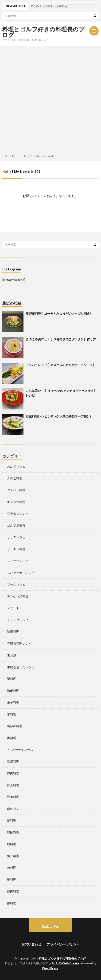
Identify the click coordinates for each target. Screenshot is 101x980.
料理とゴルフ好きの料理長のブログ (43, 31)
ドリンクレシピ (17, 620)
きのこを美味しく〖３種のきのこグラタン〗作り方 (61, 339)
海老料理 (13, 691)
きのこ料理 (14, 478)
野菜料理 (13, 797)
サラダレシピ (16, 537)
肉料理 (11, 738)
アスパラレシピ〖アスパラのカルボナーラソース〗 (61, 365)
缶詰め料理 (14, 726)
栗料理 (11, 679)
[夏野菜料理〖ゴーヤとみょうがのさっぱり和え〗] (12, 321)
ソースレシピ (16, 584)
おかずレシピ (16, 466)
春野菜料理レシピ (19, 643)
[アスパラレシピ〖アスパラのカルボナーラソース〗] (12, 373)
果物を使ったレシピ (21, 667)
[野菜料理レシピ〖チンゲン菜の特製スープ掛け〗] (12, 424)
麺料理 (11, 903)
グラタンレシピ (17, 513)
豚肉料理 (13, 773)
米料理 (11, 714)
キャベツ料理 (16, 502)
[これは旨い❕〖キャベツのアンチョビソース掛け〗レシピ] (12, 398)
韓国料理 (13, 832)
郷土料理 (13, 785)
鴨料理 (11, 879)
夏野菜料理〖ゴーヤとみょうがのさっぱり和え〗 (59, 313)
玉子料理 (13, 702)
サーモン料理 (16, 549)
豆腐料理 (13, 761)
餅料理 (11, 844)
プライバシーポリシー (63, 944)
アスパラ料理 (16, 490)
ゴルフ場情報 (16, 525)
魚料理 (11, 867)
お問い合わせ (31, 944)
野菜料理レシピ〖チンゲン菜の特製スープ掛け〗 (59, 416)
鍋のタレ (13, 809)
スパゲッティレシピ (21, 572)
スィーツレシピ (17, 561)
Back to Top (50, 926)
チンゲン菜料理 (17, 596)
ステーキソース (22, 749)
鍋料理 (11, 820)
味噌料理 (13, 631)
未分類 (11, 655)
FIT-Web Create (67, 963)
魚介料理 (13, 856)
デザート (13, 608)
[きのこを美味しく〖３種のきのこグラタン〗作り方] (12, 347)
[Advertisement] (50, 98)
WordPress (50, 968)
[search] (95, 15)
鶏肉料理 (13, 891)
